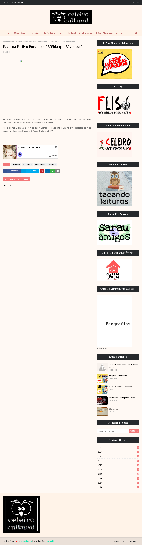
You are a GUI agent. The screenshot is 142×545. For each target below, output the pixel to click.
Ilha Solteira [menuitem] (49, 33)
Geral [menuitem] (61, 33)
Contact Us (134, 541)
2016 (118, 487)
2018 (118, 478)
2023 (118, 456)
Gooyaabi (50, 541)
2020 (118, 469)
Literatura (27, 164)
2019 (118, 474)
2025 (118, 447)
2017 (118, 483)
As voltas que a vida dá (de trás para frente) (123, 365)
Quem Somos (17, 2)
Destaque (16, 164)
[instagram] (138, 2)
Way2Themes (26, 541)
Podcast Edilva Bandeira (26, 41)
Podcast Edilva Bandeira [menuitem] (80, 33)
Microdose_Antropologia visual (122, 398)
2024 (118, 452)
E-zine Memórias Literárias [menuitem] (110, 33)
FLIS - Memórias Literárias (120, 386)
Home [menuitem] (8, 33)
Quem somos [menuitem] (20, 33)
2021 (118, 465)
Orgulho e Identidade (118, 375)
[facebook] (133, 2)
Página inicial (8, 41)
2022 (118, 461)
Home (5, 2)
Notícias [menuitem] (35, 33)
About (125, 541)
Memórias (113, 409)
